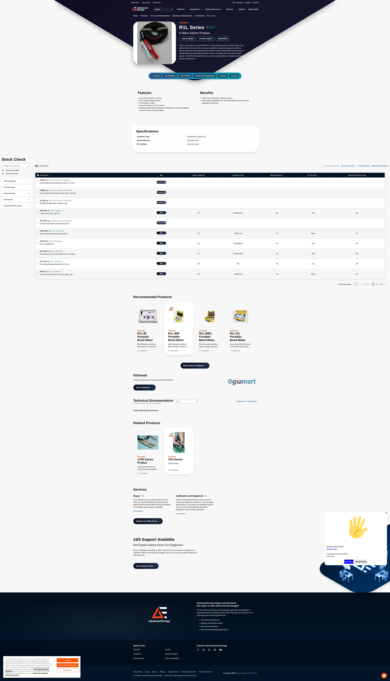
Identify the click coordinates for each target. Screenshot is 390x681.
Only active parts (12, 173)
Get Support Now (144, 566)
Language (238, 2)
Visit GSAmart (143, 387)
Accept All (67, 660)
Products (144, 16)
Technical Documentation (205, 76)
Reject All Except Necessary (68, 665)
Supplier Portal (173, 672)
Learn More (138, 511)
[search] (17, 165)
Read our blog (332, 549)
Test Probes (200, 16)
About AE (136, 649)
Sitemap (162, 672)
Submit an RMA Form (146, 521)
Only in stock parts (12, 170)
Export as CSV (349, 166)
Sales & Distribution (172, 658)
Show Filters (43, 166)
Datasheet (222, 39)
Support (234, 76)
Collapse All (252, 401)
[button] (384, 675)
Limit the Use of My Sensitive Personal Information (180, 675)
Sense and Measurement (160, 16)
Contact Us (66, 180)
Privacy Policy (137, 672)
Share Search (365, 166)
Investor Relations (171, 654)
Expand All (241, 401)
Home (135, 16)
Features (156, 76)
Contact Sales (205, 39)
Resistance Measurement (182, 16)
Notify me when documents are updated (148, 403)
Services (222, 76)
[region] (41, 667)
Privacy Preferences (206, 672)
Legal (147, 672)
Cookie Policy (36, 673)
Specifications (169, 76)
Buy (161, 212)
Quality (154, 672)
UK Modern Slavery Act (188, 672)
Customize (67, 670)
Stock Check (187, 39)
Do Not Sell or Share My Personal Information (148, 675)
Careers (168, 649)
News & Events (138, 658)
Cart (255, 2)
